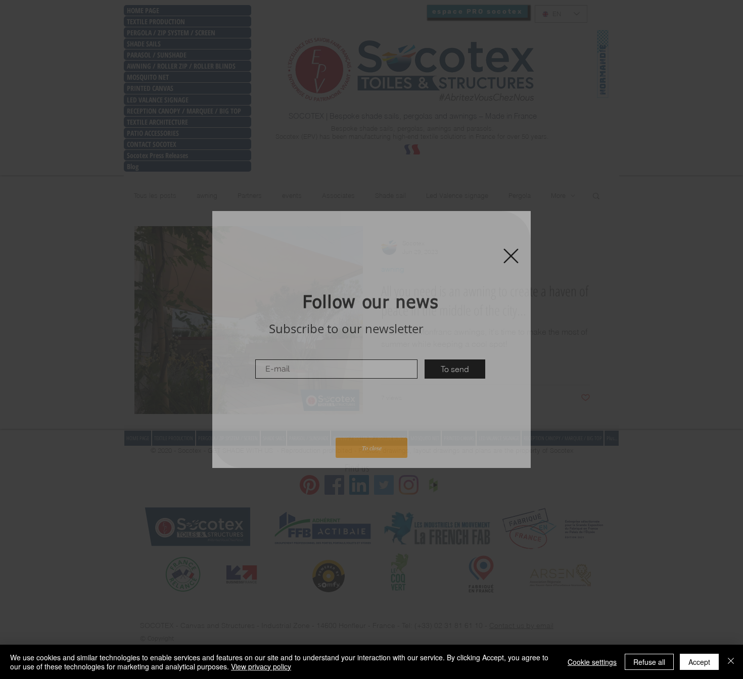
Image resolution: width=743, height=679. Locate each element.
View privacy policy (261, 666)
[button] (511, 256)
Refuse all (649, 662)
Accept (699, 662)
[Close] (731, 662)
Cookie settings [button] (592, 662)
